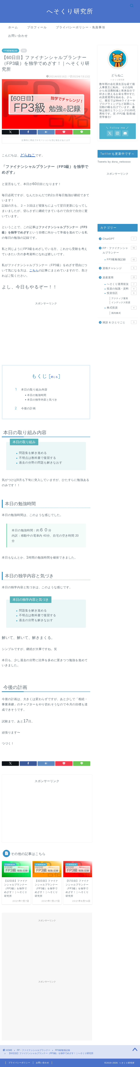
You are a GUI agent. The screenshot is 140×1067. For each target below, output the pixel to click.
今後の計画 (28, 408)
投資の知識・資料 (120, 288)
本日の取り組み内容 (34, 389)
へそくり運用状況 (120, 284)
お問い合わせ (18, 35)
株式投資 (120, 307)
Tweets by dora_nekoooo (114, 161)
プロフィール (37, 27)
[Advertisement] (46, 333)
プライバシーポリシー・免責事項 (80, 27)
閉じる (54, 377)
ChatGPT (118, 238)
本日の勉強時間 (36, 395)
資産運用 (119, 277)
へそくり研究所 (70, 11)
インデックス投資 (120, 302)
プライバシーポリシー (19, 1063)
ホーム (13, 27)
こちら (33, 270)
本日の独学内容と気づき (42, 399)
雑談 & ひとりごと (118, 322)
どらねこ (27, 155)
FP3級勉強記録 (10, 50)
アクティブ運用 (119, 298)
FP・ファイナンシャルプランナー (119, 250)
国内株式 (116, 313)
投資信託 (120, 293)
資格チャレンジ (118, 268)
